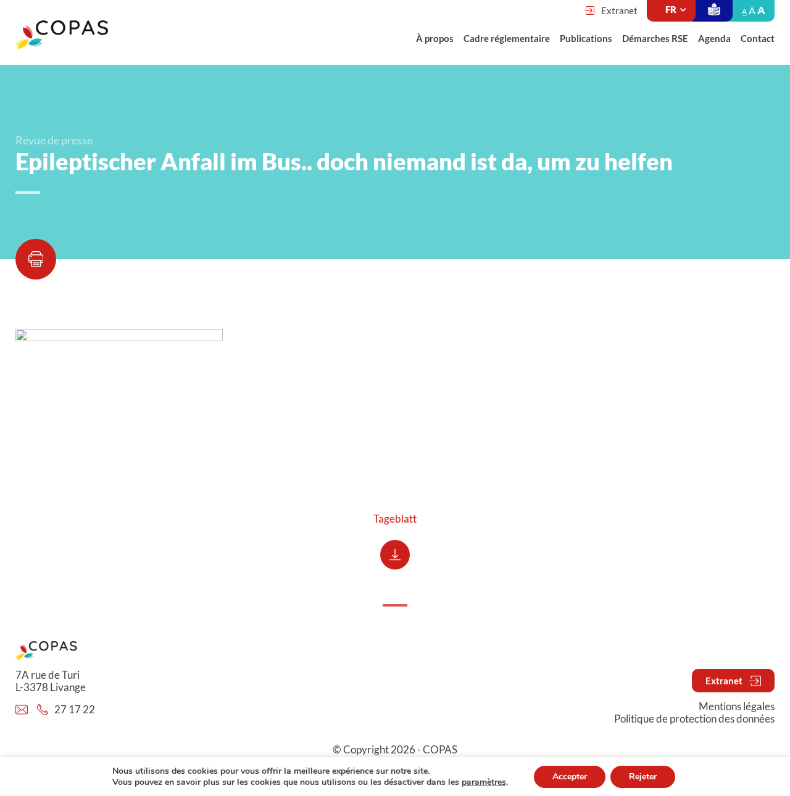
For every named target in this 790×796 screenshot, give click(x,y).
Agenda (714, 38)
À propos (435, 38)
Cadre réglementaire (507, 38)
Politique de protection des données (694, 719)
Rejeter (643, 776)
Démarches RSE (655, 38)
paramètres (484, 782)
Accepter (569, 776)
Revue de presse (54, 140)
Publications (586, 38)
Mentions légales (737, 706)
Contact (758, 38)
